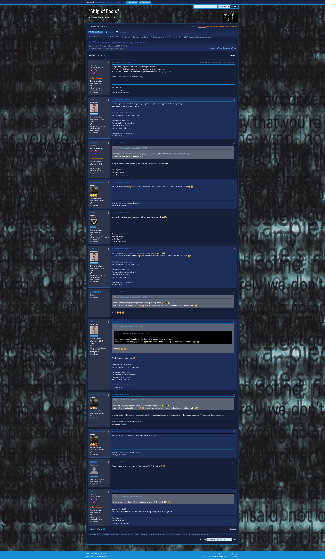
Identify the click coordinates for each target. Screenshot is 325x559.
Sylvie (178, 37)
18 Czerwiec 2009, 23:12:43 (120, 394)
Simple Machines (103, 554)
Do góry (92, 529)
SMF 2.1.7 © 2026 (92, 554)
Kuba (92, 212)
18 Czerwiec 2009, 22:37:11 (120, 292)
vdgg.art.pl (202, 26)
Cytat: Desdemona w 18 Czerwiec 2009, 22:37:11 (132, 326)
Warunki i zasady (225, 554)
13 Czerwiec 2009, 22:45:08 (120, 99)
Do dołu (92, 55)
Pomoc (217, 554)
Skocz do (202, 539)
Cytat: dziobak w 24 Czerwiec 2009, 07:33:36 (130, 496)
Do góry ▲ (235, 554)
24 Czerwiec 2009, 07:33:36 (120, 462)
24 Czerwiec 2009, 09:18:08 (120, 491)
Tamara (93, 62)
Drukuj (233, 55)
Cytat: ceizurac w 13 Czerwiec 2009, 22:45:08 (131, 148)
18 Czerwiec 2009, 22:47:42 (120, 321)
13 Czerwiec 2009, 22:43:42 (122, 62)
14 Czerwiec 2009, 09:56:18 (120, 182)
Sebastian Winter (98, 182)
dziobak (93, 462)
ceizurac (94, 99)
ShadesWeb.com (103, 556)
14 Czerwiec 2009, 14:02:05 (120, 213)
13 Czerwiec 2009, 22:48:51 (120, 143)
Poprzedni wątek (215, 48)
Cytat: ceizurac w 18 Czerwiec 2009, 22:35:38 (131, 297)
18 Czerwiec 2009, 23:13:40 (120, 431)
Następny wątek (229, 48)
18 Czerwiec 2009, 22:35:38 (120, 248)
